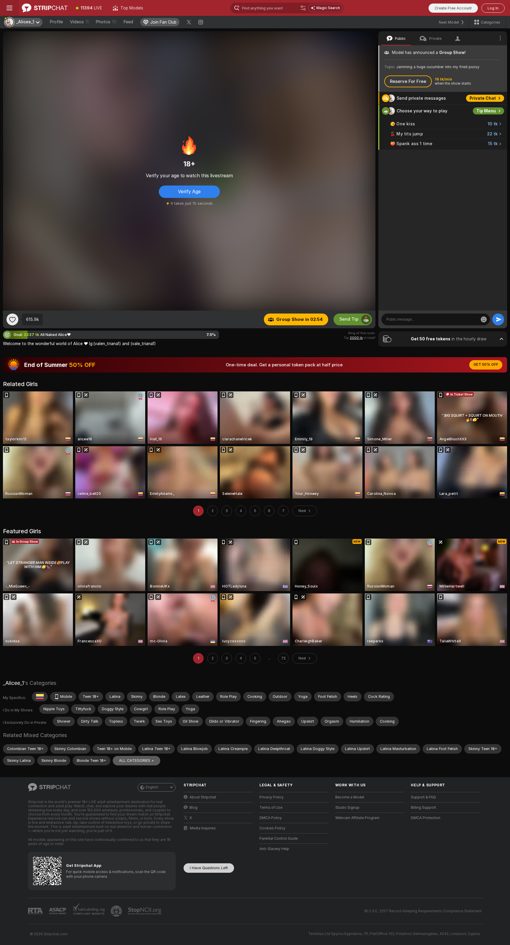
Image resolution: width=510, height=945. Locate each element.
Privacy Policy (271, 797)
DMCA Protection (425, 818)
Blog (193, 807)
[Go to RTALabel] (36, 911)
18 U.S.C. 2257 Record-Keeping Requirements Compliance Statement (423, 911)
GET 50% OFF (485, 364)
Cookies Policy (272, 828)
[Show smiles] (483, 319)
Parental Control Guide (278, 838)
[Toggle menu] (9, 8)
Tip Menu (486, 111)
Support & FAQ (423, 797)
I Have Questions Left (209, 868)
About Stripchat (202, 797)
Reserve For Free (408, 81)
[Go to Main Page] (45, 8)
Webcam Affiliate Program (357, 818)
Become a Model (349, 797)
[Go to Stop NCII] (145, 911)
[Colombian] (40, 696)
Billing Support (423, 807)
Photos (106, 21)
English (152, 787)
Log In (493, 8)
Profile (56, 21)
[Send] (498, 319)
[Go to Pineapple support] (117, 911)
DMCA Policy (270, 818)
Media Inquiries (203, 828)
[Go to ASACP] (58, 911)
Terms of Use (270, 807)
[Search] (303, 8)
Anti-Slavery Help (274, 849)
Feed (128, 21)
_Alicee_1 (13, 683)
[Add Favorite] (12, 319)
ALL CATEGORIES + (136, 760)
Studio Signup (347, 807)
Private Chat (483, 98)
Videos (79, 21)
